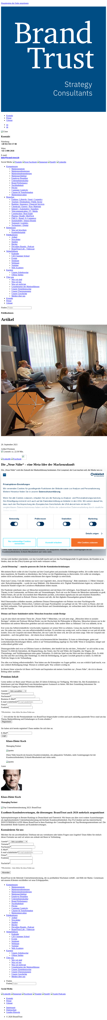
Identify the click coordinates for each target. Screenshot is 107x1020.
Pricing (14, 188)
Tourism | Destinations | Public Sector (26, 202)
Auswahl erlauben (53, 542)
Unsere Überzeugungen (21, 291)
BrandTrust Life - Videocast (22, 249)
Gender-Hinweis (13, 1012)
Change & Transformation (22, 192)
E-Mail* (4, 733)
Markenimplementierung (21, 173)
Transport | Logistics (19, 223)
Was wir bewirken (18, 230)
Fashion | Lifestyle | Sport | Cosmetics (26, 199)
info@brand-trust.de (10, 157)
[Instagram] (16, 994)
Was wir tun (16, 282)
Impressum (10, 1007)
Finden (4, 307)
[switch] (40, 524)
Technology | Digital (19, 225)
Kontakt (9, 115)
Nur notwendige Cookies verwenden (19, 542)
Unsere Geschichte (19, 293)
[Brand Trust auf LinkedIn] (61, 162)
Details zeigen (92, 533)
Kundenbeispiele (18, 232)
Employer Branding (19, 178)
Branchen (10, 197)
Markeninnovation (19, 195)
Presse (8, 118)
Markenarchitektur (19, 176)
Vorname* (5, 693)
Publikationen (12, 235)
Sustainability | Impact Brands (23, 220)
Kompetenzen (12, 166)
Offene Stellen (17, 275)
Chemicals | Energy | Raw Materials (26, 206)
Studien (14, 242)
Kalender (15, 253)
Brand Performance (19, 183)
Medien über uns (18, 296)
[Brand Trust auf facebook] (29, 162)
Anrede (4, 691)
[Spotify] (46, 994)
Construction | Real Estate (22, 213)
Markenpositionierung (20, 171)
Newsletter (15, 239)
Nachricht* (5, 863)
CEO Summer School (20, 256)
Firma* (4, 704)
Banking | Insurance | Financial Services (27, 204)
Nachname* (6, 696)
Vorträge (15, 265)
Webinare (15, 263)
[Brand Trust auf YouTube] (17, 162)
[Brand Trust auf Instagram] (42, 162)
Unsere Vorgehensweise (21, 289)
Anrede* (4, 841)
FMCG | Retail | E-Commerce (23, 218)
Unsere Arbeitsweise (19, 272)
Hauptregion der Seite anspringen (15, 3)
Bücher (14, 244)
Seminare (15, 261)
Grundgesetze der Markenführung (25, 286)
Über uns (10, 277)
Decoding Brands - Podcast (22, 246)
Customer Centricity (19, 190)
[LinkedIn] (6, 994)
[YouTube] (37, 994)
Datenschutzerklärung (49, 492)
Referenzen (11, 228)
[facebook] (27, 994)
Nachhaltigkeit (17, 185)
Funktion (4, 707)
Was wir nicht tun (18, 284)
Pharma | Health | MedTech (22, 216)
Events (14, 258)
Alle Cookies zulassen (88, 542)
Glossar (9, 120)
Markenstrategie (18, 169)
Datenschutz (11, 1010)
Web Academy (17, 268)
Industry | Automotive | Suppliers (24, 209)
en (7, 125)
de (7, 127)
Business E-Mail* (8, 699)
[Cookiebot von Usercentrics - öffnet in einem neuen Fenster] (92, 475)
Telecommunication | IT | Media (24, 211)
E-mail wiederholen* (9, 702)
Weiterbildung (12, 251)
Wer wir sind (16, 279)
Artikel (14, 237)
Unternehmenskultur (19, 180)
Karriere (9, 270)
